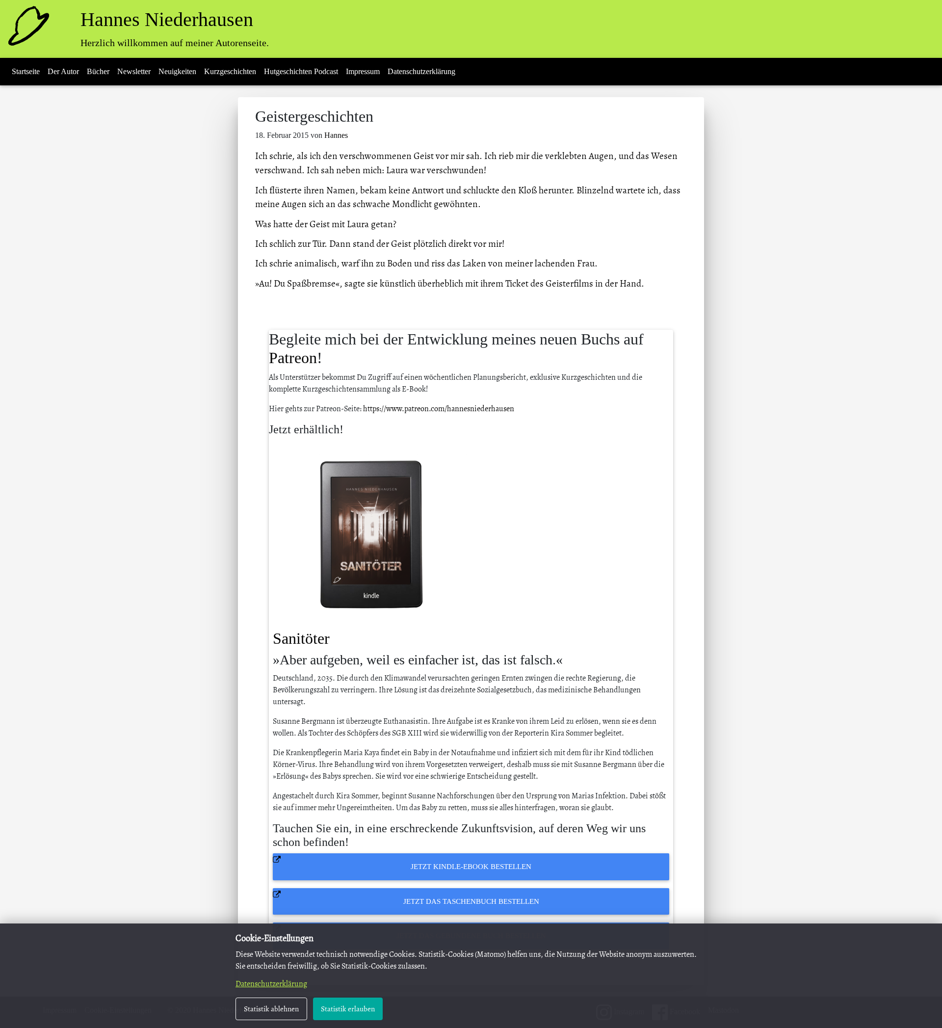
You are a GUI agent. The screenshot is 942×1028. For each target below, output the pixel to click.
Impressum (363, 71)
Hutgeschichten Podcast (301, 71)
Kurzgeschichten (230, 71)
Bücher (98, 71)
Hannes (336, 135)
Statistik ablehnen (271, 1009)
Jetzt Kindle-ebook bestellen (471, 866)
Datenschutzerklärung (421, 71)
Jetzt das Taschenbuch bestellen (471, 901)
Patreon (293, 358)
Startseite (26, 71)
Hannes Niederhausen (166, 19)
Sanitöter (301, 638)
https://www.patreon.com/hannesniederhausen (438, 408)
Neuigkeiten (177, 71)
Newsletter (134, 71)
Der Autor (63, 71)
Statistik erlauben (348, 1009)
